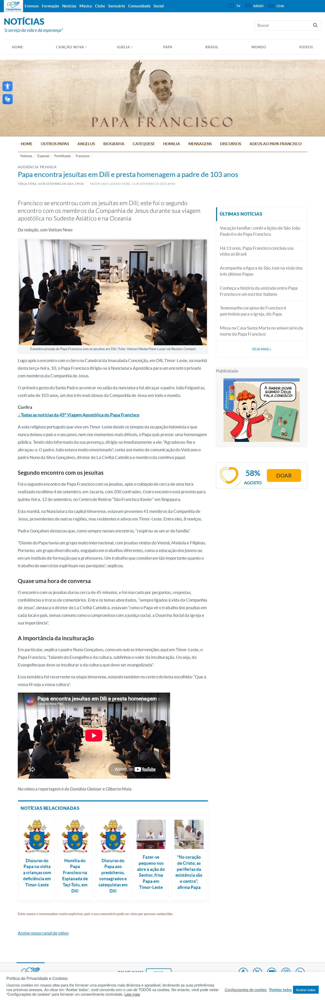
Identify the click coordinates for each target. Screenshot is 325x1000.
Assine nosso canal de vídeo (43, 933)
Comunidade (139, 6)
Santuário (116, 6)
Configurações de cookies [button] (246, 989)
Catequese (144, 144)
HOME (17, 47)
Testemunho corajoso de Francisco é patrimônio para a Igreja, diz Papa (253, 310)
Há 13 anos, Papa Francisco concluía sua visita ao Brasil (257, 251)
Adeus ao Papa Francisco (276, 144)
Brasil (212, 47)
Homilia (171, 144)
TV (238, 6)
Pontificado (62, 156)
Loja (280, 6)
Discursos (230, 144)
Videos (306, 47)
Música (85, 6)
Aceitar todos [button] (306, 989)
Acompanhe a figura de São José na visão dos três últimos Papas (261, 270)
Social (159, 6)
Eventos (32, 6)
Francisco (82, 156)
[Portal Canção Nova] (13, 6)
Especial (43, 156)
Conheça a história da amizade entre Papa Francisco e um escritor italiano (259, 291)
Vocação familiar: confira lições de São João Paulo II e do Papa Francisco (260, 231)
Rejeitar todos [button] (280, 989)
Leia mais (132, 994)
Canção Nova (70, 47)
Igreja (123, 47)
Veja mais (261, 349)
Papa (168, 47)
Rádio (258, 6)
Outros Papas (55, 144)
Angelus (86, 144)
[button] (7, 86)
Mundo (259, 47)
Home (26, 144)
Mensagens (200, 144)
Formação (50, 6)
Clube (100, 6)
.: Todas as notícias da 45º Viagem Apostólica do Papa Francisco (78, 414)
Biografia (113, 144)
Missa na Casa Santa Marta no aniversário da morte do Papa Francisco (261, 330)
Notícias (26, 156)
